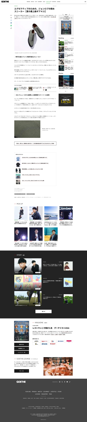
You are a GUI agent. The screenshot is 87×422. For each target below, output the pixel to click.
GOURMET (40, 1)
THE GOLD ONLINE (52, 406)
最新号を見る (21, 344)
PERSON (28, 1)
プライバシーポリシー (29, 408)
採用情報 (63, 408)
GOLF (44, 1)
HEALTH (37, 398)
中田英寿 (60, 334)
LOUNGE (58, 1)
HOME (15, 197)
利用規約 (34, 408)
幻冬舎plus (46, 406)
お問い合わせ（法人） (57, 408)
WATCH (32, 1)
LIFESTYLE (48, 1)
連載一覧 (43, 311)
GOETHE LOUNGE (31, 406)
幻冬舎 (57, 406)
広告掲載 (23, 408)
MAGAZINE (44, 394)
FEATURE (54, 1)
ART (32, 398)
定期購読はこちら (21, 348)
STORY (60, 391)
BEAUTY (41, 398)
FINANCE (57, 398)
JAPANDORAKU (38, 406)
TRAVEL (29, 398)
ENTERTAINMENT (50, 398)
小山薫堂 (56, 334)
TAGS (50, 394)
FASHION (23, 197)
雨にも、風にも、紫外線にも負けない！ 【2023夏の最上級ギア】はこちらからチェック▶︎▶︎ (35, 143)
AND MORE (62, 398)
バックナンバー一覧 (21, 352)
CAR (36, 1)
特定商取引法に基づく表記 (41, 408)
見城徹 (64, 334)
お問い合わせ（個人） (50, 408)
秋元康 (52, 334)
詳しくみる (22, 370)
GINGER (42, 406)
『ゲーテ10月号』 (65, 331)
